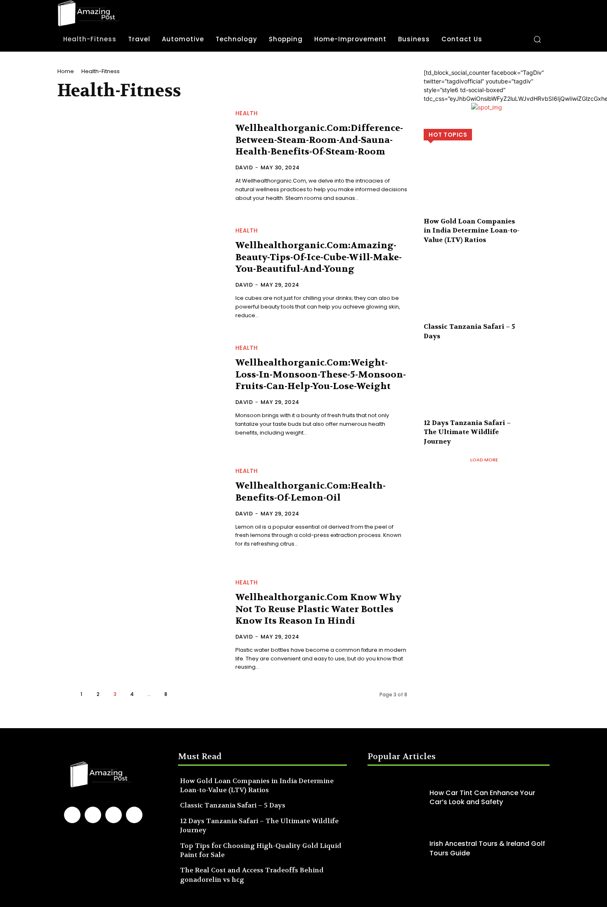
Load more (484, 459)
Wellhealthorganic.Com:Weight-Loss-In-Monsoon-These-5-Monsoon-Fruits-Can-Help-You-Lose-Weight (320, 374)
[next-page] (183, 694)
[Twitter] (134, 815)
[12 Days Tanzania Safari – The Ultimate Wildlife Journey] (487, 391)
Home (65, 71)
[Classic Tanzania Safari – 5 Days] (487, 294)
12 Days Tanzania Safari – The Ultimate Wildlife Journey (467, 432)
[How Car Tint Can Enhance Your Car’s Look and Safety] (396, 797)
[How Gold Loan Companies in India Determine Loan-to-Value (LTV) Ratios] (487, 189)
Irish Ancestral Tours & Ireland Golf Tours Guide (487, 848)
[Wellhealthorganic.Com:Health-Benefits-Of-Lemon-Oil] (141, 508)
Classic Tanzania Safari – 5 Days (232, 805)
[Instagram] (93, 815)
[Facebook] (72, 815)
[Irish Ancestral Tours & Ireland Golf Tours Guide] (396, 848)
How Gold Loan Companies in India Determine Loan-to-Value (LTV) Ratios (471, 230)
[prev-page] (64, 694)
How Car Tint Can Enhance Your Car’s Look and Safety (482, 797)
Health (246, 113)
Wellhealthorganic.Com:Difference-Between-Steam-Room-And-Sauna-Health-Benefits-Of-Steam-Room (319, 139)
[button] (537, 39)
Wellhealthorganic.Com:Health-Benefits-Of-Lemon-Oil (310, 491)
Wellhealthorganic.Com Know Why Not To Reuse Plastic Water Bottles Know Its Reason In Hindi (318, 609)
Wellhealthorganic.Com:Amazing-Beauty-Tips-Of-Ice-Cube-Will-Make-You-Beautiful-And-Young (318, 257)
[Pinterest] (113, 815)
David (244, 167)
